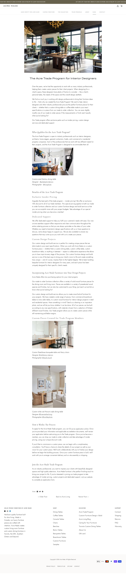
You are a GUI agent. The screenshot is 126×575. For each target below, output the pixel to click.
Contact (102, 12)
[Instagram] (7, 511)
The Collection (63, 12)
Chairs (55, 523)
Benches (56, 526)
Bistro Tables (57, 530)
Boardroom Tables (59, 537)
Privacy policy (50, 566)
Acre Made (62, 559)
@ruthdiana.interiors (46, 355)
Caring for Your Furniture (88, 523)
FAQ (116, 523)
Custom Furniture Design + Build (90, 515)
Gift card (82, 534)
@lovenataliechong (45, 414)
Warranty (118, 526)
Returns (117, 519)
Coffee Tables (58, 515)
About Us (82, 530)
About (87, 12)
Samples (56, 544)
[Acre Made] (10, 6)
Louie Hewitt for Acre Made (30, 12)
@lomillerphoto (47, 417)
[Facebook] (5, 511)
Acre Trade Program (86, 512)
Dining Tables (58, 512)
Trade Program (77, 12)
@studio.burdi (47, 358)
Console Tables (58, 519)
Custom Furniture (49, 12)
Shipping (118, 515)
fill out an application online (78, 429)
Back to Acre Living (63, 497)
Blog (94, 12)
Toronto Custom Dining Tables (90, 526)
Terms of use (61, 566)
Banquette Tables (59, 534)
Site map (69, 566)
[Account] (117, 6)
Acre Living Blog (85, 519)
